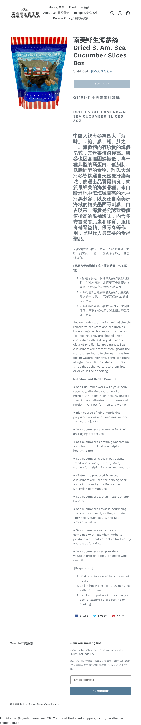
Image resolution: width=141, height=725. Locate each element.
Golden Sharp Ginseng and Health (39, 704)
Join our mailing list (85, 643)
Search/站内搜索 (21, 643)
